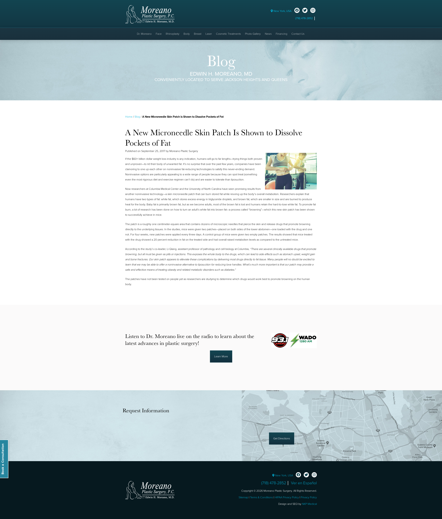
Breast (197, 34)
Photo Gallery (253, 34)
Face (159, 34)
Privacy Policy (309, 497)
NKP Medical (309, 504)
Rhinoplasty (172, 34)
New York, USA (282, 11)
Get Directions (281, 438)
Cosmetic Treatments (228, 34)
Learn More (221, 356)
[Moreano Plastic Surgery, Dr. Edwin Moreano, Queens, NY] (150, 14)
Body (187, 34)
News (268, 34)
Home (128, 116)
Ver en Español (304, 483)
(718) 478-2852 (304, 18)
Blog (137, 116)
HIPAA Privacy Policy (287, 497)
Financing (281, 34)
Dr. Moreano (144, 34)
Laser (208, 34)
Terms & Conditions (261, 497)
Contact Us (297, 34)
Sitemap (243, 497)
